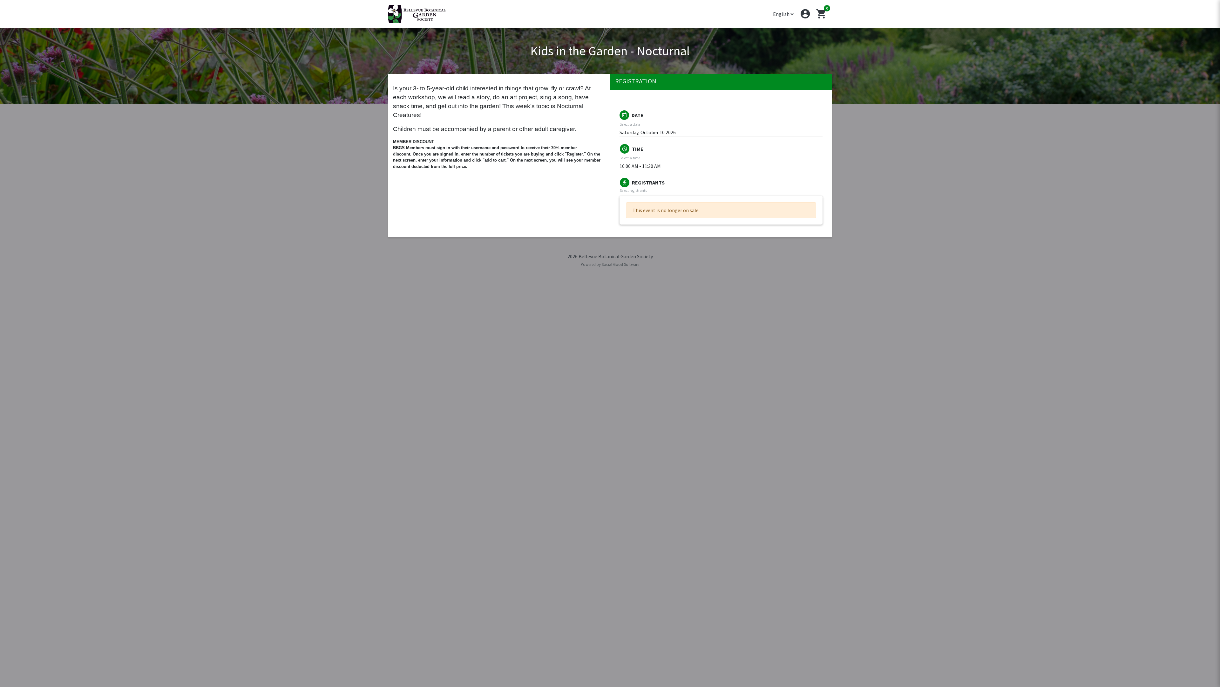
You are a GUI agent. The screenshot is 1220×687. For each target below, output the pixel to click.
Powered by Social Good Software (610, 264)
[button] (805, 13)
